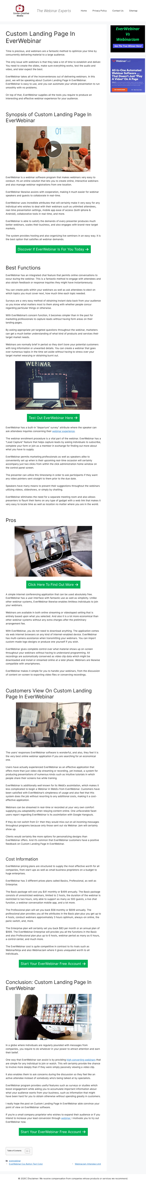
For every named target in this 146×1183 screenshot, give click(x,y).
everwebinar (15, 1161)
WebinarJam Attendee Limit (88, 1164)
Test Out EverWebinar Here (51, 418)
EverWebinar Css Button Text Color (26, 1164)
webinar (65, 1118)
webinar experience (63, 431)
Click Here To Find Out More (51, 584)
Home (84, 10)
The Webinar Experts (54, 11)
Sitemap (133, 10)
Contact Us (117, 10)
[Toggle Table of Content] (26, 1151)
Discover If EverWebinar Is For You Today (51, 249)
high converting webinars (81, 1059)
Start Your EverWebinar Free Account (51, 964)
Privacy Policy (100, 10)
